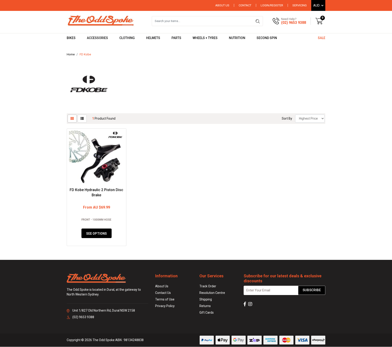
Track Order (207, 286)
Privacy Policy (165, 306)
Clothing (127, 38)
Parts (176, 38)
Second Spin (267, 38)
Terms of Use (164, 299)
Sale (321, 38)
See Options (96, 233)
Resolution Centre (212, 293)
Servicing (299, 5)
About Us (222, 5)
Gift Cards (206, 312)
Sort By (287, 118)
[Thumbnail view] (72, 119)
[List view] (82, 119)
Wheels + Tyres (205, 38)
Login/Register (272, 5)
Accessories (97, 38)
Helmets (153, 38)
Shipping (205, 299)
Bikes (71, 38)
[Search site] (258, 21)
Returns (205, 306)
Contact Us (163, 293)
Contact (245, 5)
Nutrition (237, 38)
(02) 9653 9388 (293, 22)
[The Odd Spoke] (101, 21)
